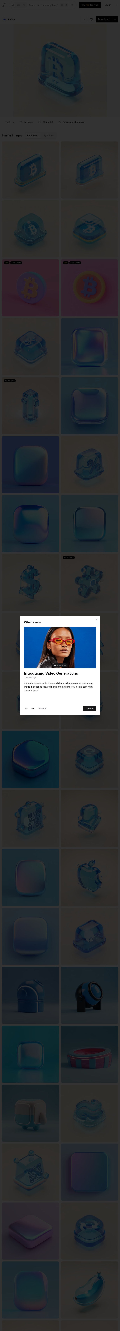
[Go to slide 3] (60, 665)
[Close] (97, 619)
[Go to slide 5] (65, 665)
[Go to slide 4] (62, 665)
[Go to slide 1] (55, 665)
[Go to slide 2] (57, 665)
